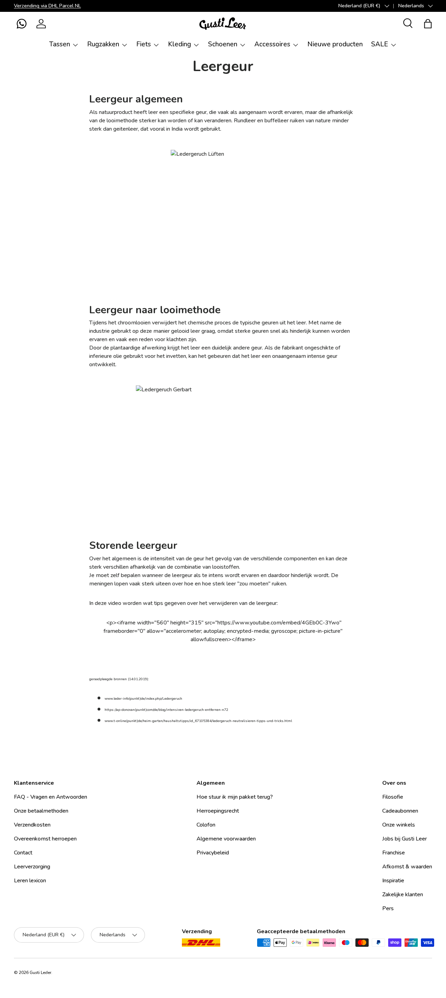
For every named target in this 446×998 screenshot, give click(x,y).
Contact (23, 853)
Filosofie (392, 797)
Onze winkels (398, 825)
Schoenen (222, 44)
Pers (388, 908)
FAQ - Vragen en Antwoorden (50, 797)
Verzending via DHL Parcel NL (47, 5)
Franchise (393, 853)
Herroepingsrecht (218, 811)
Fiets (143, 44)
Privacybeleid (213, 853)
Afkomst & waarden (407, 866)
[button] (21, 23)
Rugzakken (103, 44)
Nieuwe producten (335, 44)
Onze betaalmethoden (41, 811)
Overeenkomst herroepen (45, 839)
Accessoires (272, 44)
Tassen (59, 44)
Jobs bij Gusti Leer (404, 839)
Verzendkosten (32, 825)
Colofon (206, 825)
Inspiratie (393, 880)
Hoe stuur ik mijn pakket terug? (235, 797)
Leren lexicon (30, 880)
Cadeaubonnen (400, 811)
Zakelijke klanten (402, 894)
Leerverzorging (32, 866)
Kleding (179, 44)
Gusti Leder (40, 972)
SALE (379, 44)
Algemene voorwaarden (226, 839)
